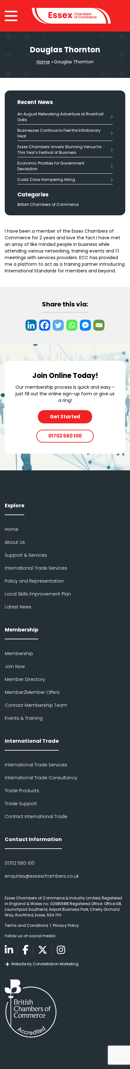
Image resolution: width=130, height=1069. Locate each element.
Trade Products (22, 790)
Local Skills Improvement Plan (38, 594)
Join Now (15, 666)
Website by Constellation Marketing (44, 964)
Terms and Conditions (26, 925)
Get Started (65, 416)
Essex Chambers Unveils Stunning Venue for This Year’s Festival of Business (59, 149)
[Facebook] (44, 325)
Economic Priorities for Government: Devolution (51, 165)
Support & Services (26, 555)
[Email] (99, 325)
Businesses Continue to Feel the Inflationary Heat (59, 133)
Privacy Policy (66, 925)
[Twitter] (58, 325)
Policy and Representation (34, 581)
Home (43, 62)
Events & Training (24, 718)
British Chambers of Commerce (48, 204)
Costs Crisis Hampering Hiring (46, 179)
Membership (19, 653)
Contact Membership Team (36, 705)
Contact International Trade (36, 816)
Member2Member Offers (32, 692)
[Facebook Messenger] (85, 325)
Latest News (18, 607)
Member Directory (25, 679)
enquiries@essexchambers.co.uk (42, 876)
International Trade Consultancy (41, 778)
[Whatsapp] (72, 325)
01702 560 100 (65, 436)
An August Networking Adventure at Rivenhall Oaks (60, 116)
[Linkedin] (31, 325)
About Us (15, 542)
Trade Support (21, 803)
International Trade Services (36, 568)
